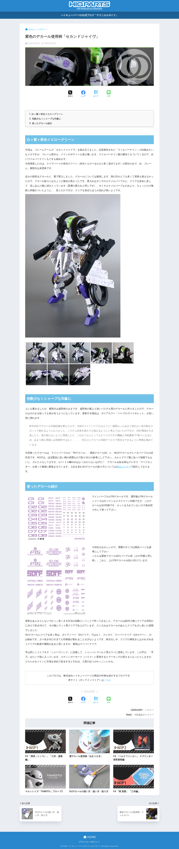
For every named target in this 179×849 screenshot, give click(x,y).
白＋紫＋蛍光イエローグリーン (46, 114)
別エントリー (124, 466)
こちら (107, 680)
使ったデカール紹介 (40, 123)
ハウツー (149, 710)
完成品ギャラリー (145, 714)
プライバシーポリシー (89, 842)
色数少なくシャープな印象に (45, 118)
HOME (91, 837)
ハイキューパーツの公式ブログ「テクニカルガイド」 (89, 15)
